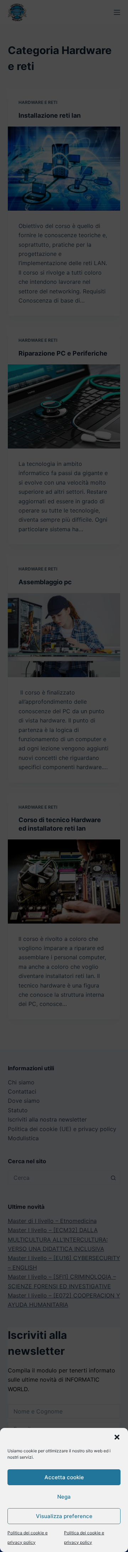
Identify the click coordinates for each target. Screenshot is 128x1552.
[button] (117, 1437)
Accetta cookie (64, 1477)
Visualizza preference (64, 1516)
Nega (64, 1496)
